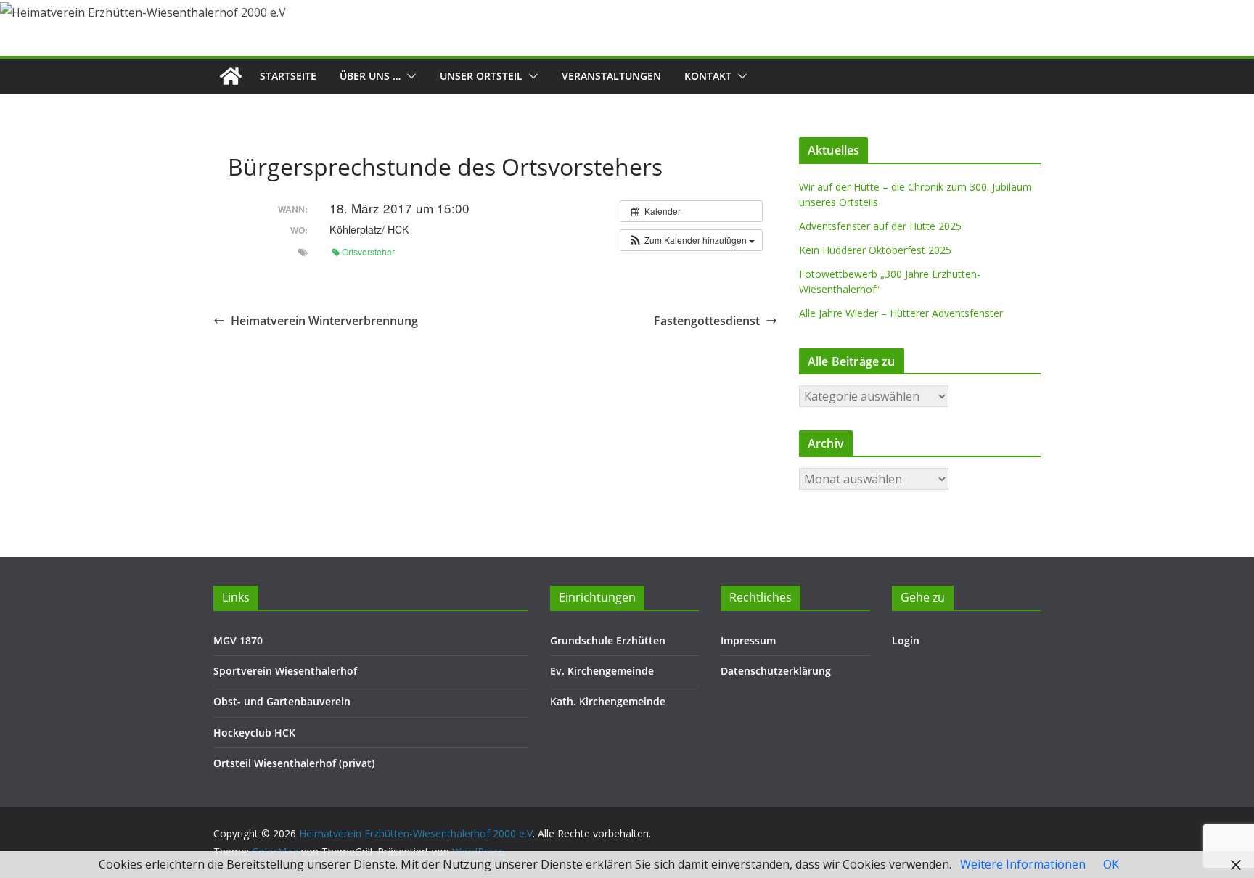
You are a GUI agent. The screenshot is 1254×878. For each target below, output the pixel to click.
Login (905, 640)
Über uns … (370, 76)
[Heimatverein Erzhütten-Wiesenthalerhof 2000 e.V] (230, 76)
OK (1111, 864)
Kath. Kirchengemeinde (607, 701)
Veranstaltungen (611, 76)
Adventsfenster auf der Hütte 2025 (880, 226)
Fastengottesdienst (707, 321)
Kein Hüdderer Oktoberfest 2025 (875, 250)
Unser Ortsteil (481, 76)
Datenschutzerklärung (776, 671)
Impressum (748, 640)
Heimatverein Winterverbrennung (324, 321)
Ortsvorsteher (368, 251)
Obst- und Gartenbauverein (282, 701)
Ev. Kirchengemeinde (602, 671)
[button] (409, 76)
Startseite (288, 76)
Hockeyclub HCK (254, 732)
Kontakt (708, 76)
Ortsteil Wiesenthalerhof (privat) (293, 763)
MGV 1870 (238, 640)
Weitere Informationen (1023, 864)
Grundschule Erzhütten (607, 640)
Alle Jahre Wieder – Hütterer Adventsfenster (901, 313)
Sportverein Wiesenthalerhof (285, 671)
